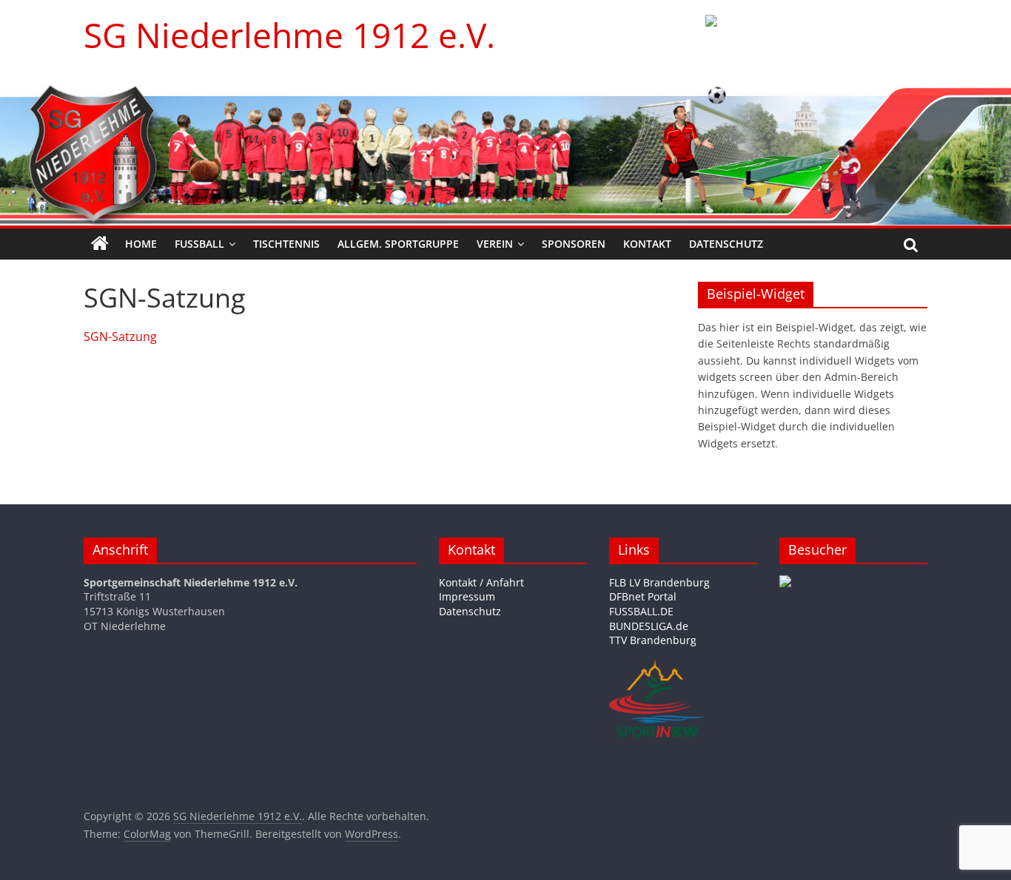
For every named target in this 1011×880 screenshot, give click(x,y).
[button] (816, 41)
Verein (495, 244)
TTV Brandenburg (652, 640)
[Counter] (785, 582)
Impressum (467, 596)
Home (141, 244)
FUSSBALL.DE (641, 611)
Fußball (199, 244)
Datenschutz (726, 244)
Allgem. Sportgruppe (398, 244)
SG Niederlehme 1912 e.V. (289, 35)
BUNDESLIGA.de (648, 626)
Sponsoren (573, 244)
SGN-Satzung (120, 336)
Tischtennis (286, 244)
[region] (816, 41)
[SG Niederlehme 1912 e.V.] (100, 244)
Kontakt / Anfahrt (481, 582)
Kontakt (647, 244)
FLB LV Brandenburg (659, 582)
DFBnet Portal (642, 596)
